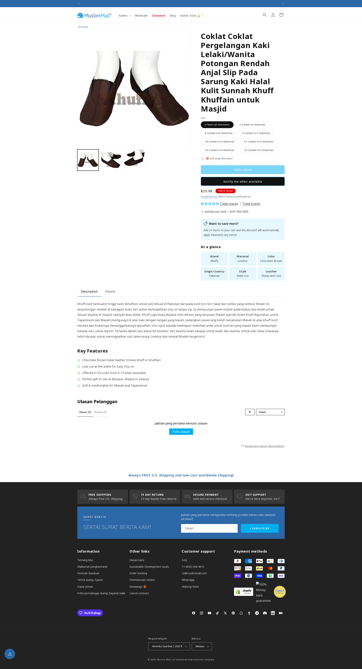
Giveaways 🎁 (138, 586)
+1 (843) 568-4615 (193, 566)
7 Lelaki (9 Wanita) (254, 125)
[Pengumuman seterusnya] (283, 3)
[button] (125, 16)
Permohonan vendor (142, 580)
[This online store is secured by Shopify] (243, 595)
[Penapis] (250, 412)
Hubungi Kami (190, 586)
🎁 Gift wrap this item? (219, 158)
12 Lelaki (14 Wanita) (221, 151)
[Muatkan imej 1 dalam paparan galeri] (88, 160)
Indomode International (189, 659)
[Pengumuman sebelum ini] (78, 3)
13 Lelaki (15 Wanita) (261, 151)
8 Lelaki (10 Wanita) (221, 134)
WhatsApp (188, 580)
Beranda (83, 26)
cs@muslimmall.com (194, 573)
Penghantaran (209, 196)
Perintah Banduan (88, 573)
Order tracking (138, 573)
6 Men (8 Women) (219, 125)
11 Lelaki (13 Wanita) (261, 142)
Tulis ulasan (181, 432)
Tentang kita (85, 560)
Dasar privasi (85, 586)
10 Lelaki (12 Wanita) (221, 142)
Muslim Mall (164, 659)
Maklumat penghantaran (92, 566)
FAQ (184, 560)
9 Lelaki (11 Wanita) (258, 134)
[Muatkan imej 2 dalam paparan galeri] (111, 160)
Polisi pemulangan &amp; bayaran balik (101, 593)
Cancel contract (139, 593)
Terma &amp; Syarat (90, 580)
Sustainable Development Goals (149, 566)
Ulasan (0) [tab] (85, 412)
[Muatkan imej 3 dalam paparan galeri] (134, 160)
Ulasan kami (137, 560)
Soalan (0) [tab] (100, 412)
